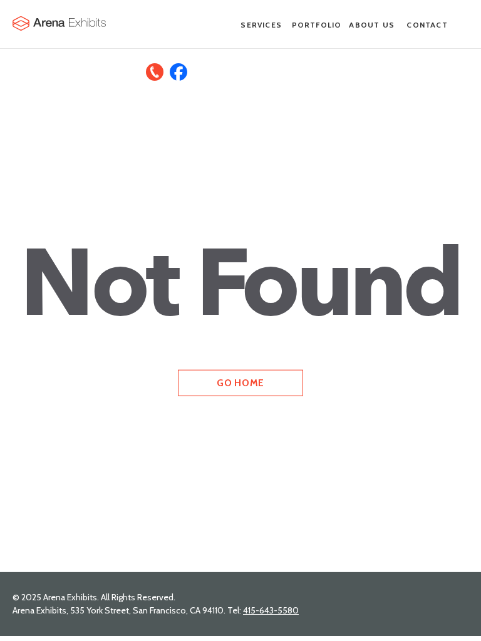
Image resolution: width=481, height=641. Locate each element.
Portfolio (317, 24)
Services (261, 24)
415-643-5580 (271, 610)
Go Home (240, 382)
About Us (372, 24)
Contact (426, 24)
